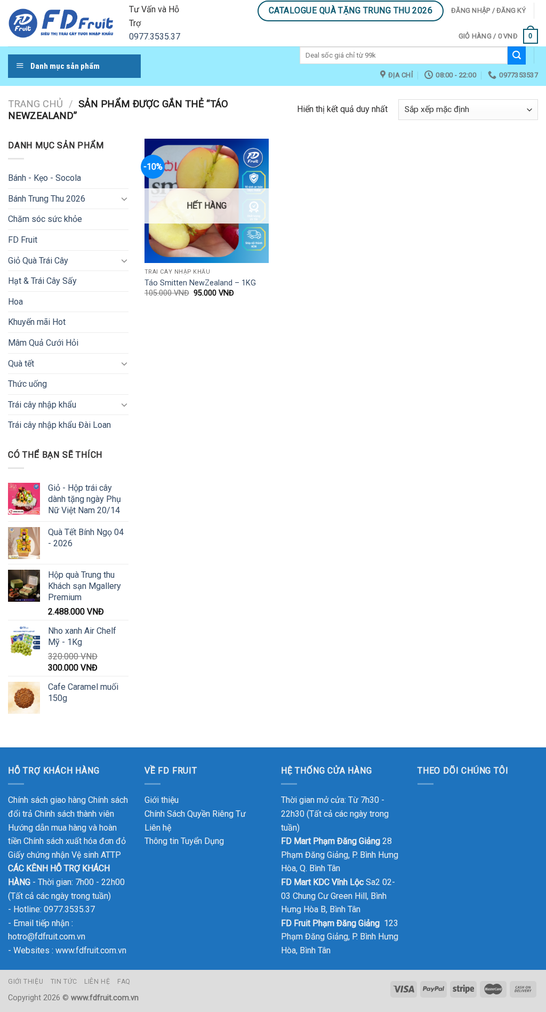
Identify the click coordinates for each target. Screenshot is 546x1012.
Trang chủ (35, 103)
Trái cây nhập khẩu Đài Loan (59, 425)
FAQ (124, 981)
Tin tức (64, 981)
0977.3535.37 (154, 36)
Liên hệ (157, 828)
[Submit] (517, 55)
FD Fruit (22, 240)
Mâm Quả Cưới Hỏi (43, 343)
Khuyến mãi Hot (37, 322)
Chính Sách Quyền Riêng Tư (195, 814)
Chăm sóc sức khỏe (45, 219)
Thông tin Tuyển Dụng (184, 841)
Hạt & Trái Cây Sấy (42, 281)
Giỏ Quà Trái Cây (38, 261)
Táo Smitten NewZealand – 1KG (200, 283)
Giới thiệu (161, 800)
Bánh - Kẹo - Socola (44, 178)
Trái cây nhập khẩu (42, 405)
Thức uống (27, 384)
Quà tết (21, 363)
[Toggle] (124, 198)
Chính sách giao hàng (47, 800)
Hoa (15, 302)
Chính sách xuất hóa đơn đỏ (74, 841)
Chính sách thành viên (74, 814)
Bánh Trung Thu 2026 (46, 199)
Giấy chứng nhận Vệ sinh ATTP (64, 855)
